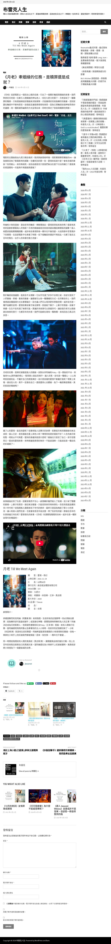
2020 (12, 736)
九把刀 (25, 736)
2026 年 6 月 (86, 198)
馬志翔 (66, 736)
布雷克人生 (15, 10)
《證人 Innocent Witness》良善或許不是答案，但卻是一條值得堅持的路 (65, 810)
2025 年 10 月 (86, 230)
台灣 (31, 736)
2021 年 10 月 (86, 388)
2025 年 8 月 (86, 238)
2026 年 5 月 (86, 202)
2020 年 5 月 (86, 456)
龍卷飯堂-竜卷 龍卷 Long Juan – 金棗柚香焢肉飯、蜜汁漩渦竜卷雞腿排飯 (94, 60)
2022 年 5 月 (86, 359)
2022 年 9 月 (86, 343)
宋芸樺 (43, 736)
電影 (6, 22)
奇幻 (36, 736)
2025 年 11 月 (86, 226)
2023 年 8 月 (86, 307)
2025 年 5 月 (86, 247)
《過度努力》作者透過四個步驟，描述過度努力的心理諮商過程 (94, 111)
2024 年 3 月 (86, 279)
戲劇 (48, 22)
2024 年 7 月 (86, 267)
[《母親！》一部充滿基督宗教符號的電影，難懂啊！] (64, 709)
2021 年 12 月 (86, 379)
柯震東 (54, 736)
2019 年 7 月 (86, 496)
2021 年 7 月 (86, 400)
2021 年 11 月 (86, 383)
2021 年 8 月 (86, 396)
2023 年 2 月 (86, 327)
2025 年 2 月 (86, 259)
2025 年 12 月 (86, 222)
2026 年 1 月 (86, 218)
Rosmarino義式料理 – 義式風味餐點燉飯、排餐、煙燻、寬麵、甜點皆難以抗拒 (94, 50)
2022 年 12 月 (86, 335)
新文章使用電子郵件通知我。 (13, 920)
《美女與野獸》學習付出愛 (92, 67)
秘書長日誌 (85, 536)
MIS (82, 516)
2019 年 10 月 (86, 484)
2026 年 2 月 (86, 214)
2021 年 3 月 (86, 416)
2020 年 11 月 (86, 432)
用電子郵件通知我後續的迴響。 (14, 912)
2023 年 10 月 (86, 299)
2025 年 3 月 (86, 255)
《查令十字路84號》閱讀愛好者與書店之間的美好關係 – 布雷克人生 (94, 137)
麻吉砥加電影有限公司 (11, 739)
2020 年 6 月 (86, 452)
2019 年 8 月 (86, 492)
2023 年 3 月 (86, 323)
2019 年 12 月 (86, 476)
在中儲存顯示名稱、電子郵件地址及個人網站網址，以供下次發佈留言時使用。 (38, 904)
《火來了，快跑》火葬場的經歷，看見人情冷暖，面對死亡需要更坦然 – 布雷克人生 (94, 153)
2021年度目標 (96, 172)
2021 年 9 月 (86, 392)
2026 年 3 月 (86, 210)
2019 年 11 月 (86, 480)
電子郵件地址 (8, 883)
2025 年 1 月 (86, 263)
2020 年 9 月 (86, 440)
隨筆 (27, 22)
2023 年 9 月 (86, 303)
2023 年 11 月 (86, 295)
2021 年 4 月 (86, 412)
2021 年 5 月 (86, 408)
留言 (5, 841)
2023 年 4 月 (86, 319)
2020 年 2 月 (86, 468)
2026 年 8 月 (86, 190)
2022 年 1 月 (86, 375)
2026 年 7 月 (86, 194)
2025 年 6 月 (86, 243)
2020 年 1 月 (86, 472)
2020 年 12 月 (86, 428)
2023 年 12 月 (86, 291)
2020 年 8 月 (86, 444)
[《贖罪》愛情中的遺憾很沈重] (14, 708)
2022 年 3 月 (86, 367)
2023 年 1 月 (86, 331)
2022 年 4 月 (86, 363)
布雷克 (11, 87)
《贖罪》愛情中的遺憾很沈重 (13, 715)
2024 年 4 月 (86, 275)
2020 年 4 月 (86, 460)
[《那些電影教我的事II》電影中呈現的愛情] (39, 709)
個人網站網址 (8, 893)
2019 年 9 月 (86, 488)
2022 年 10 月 (86, 339)
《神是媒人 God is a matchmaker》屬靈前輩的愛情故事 (94, 127)
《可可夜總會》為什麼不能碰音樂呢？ (39, 807)
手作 (83, 524)
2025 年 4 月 (86, 251)
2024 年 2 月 (86, 283)
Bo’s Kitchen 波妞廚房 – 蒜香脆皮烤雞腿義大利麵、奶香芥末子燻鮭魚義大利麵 (94, 81)
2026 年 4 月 (86, 206)
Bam (47, 940)
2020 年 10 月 (86, 436)
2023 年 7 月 (86, 311)
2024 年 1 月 (86, 287)
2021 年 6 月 (86, 404)
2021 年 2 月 (86, 420)
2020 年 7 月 (86, 448)
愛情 (48, 736)
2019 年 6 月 (86, 500)
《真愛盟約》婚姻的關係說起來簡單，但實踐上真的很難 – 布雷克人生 (94, 121)
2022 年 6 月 (86, 355)
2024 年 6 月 (86, 271)
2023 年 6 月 (86, 315)
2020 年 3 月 (86, 464)
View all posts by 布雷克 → (29, 771)
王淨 (60, 736)
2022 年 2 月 (86, 371)
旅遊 (34, 22)
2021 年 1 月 (86, 424)
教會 (41, 22)
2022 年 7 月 (86, 351)
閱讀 (20, 22)
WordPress (39, 940)
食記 (13, 22)
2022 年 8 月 (86, 347)
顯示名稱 (7, 872)
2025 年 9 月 (86, 234)
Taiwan (18, 736)
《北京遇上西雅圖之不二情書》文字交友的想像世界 (94, 143)
